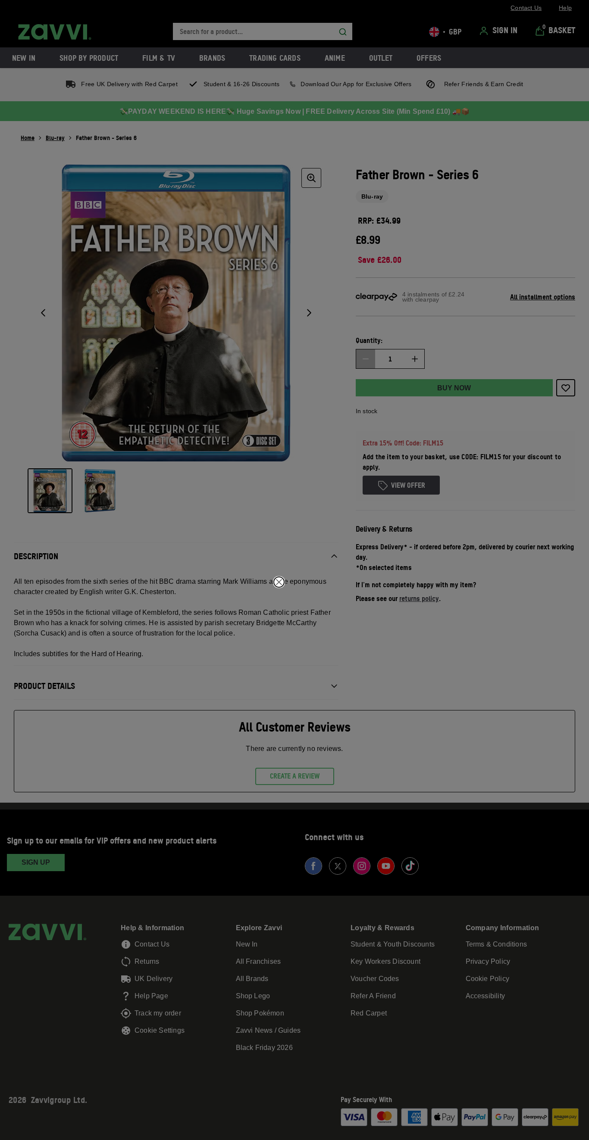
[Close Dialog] (279, 582)
